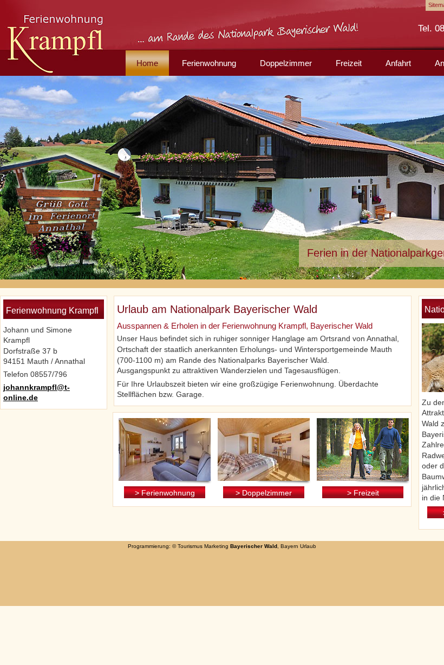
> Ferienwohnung (165, 492)
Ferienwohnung (209, 63)
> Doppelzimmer (264, 492)
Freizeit (349, 63)
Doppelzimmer (286, 63)
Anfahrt (398, 63)
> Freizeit (363, 492)
